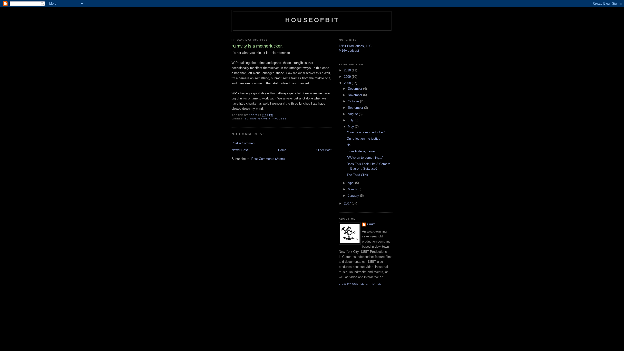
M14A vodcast (349, 50)
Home (282, 150)
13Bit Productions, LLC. (355, 46)
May (351, 126)
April (351, 183)
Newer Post (240, 150)
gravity (264, 118)
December (355, 88)
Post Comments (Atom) (268, 159)
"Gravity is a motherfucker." (366, 132)
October (354, 101)
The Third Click (357, 175)
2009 (348, 76)
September (356, 107)
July (351, 120)
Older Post (324, 150)
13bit (371, 224)
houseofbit (312, 20)
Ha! (349, 145)
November (355, 95)
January (354, 195)
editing (250, 118)
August (353, 114)
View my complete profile (360, 284)
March (353, 189)
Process (279, 118)
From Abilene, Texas (361, 151)
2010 (348, 70)
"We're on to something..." (365, 157)
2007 (348, 203)
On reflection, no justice (363, 138)
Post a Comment (243, 143)
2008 (348, 83)
